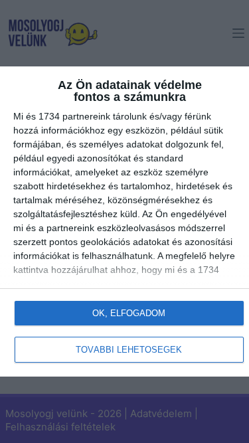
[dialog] (124, 221)
